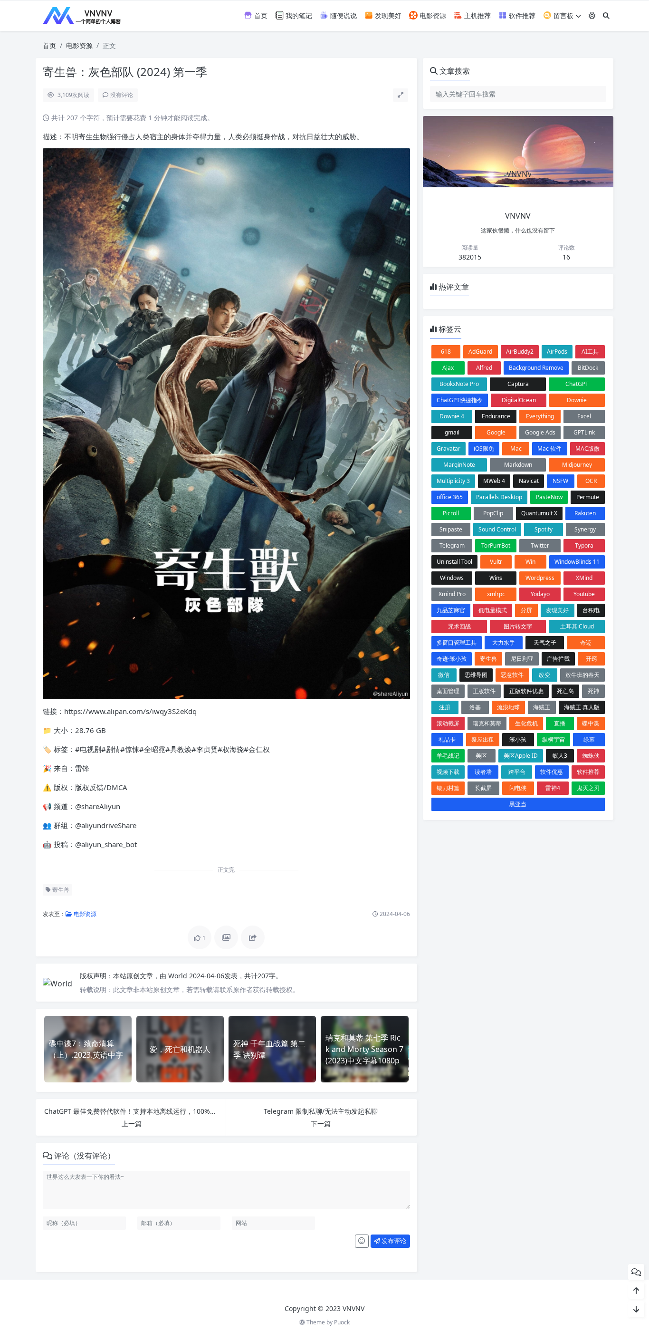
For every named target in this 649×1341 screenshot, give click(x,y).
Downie (577, 400)
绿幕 (589, 739)
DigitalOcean (519, 400)
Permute (587, 497)
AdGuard (480, 351)
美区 (481, 756)
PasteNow (549, 497)
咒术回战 (459, 626)
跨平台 (516, 772)
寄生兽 (60, 890)
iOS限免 (484, 448)
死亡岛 (565, 691)
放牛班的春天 (582, 675)
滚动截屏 (448, 723)
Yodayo (540, 594)
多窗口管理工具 (457, 642)
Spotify (543, 529)
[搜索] (606, 15)
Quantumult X (539, 513)
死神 (593, 691)
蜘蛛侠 (591, 756)
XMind (584, 578)
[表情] (362, 1241)
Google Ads (540, 432)
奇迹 (586, 642)
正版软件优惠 (526, 691)
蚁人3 (560, 756)
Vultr (496, 562)
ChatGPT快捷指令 (460, 400)
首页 (259, 15)
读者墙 (483, 772)
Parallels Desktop (499, 497)
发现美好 (387, 15)
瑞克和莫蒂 (487, 723)
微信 (443, 675)
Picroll (451, 513)
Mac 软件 (549, 448)
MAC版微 (587, 448)
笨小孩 (517, 739)
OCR (591, 481)
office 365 (450, 497)
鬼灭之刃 (588, 788)
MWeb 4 (494, 481)
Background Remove (536, 368)
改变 (544, 675)
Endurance (496, 416)
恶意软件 (512, 675)
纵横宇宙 (553, 739)
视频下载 (448, 772)
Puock (342, 1322)
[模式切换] (592, 15)
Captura (518, 384)
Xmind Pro (452, 594)
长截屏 (483, 788)
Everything (540, 416)
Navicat (529, 481)
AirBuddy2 (520, 351)
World (178, 975)
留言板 (562, 15)
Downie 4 (451, 416)
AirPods (557, 351)
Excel (584, 416)
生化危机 (526, 723)
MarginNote (459, 465)
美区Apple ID (521, 756)
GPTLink (584, 432)
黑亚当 (517, 804)
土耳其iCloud (577, 626)
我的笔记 (298, 15)
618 (446, 351)
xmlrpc (496, 594)
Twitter (540, 545)
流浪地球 (508, 707)
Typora (584, 545)
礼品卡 (447, 739)
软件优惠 (551, 772)
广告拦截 (558, 659)
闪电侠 (517, 788)
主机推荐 (476, 15)
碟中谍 (590, 723)
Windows (452, 578)
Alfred (484, 368)
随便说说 (342, 15)
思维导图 (476, 675)
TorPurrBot (495, 545)
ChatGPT (577, 384)
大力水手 (503, 642)
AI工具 (590, 351)
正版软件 (484, 691)
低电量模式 (492, 610)
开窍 (591, 659)
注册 (444, 707)
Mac (516, 448)
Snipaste (450, 529)
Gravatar (448, 448)
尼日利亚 (522, 659)
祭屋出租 (482, 739)
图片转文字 (518, 626)
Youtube (584, 594)
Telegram (452, 545)
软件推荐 (521, 15)
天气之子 (545, 642)
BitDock (588, 368)
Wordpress (539, 578)
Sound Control (497, 529)
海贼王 (541, 707)
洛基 (475, 707)
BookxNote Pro (459, 384)
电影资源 (432, 15)
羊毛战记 (448, 756)
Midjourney (577, 465)
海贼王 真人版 (582, 707)
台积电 (591, 610)
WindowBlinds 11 (577, 562)
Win (530, 562)
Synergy (585, 529)
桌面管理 (448, 691)
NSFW (560, 481)
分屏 (526, 610)
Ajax (448, 368)
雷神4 (552, 788)
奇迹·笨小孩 (452, 659)
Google (496, 432)
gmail (452, 432)
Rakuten (585, 513)
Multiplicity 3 (453, 481)
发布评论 (393, 1240)
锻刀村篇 (448, 788)
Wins (495, 578)
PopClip (493, 513)
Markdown (518, 465)
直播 (559, 723)
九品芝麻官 (451, 610)
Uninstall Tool (454, 562)
